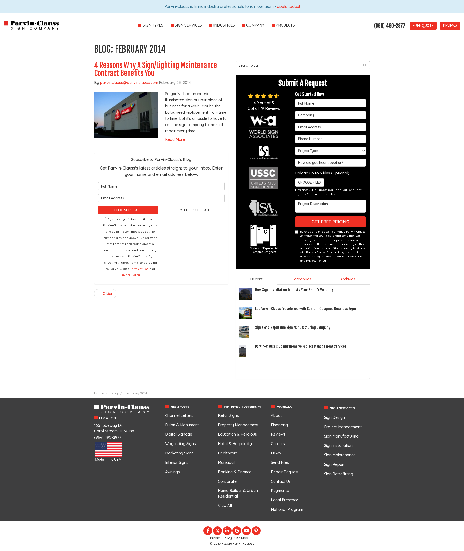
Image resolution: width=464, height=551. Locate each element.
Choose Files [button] (309, 182)
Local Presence (284, 500)
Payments (280, 490)
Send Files (280, 462)
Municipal (226, 462)
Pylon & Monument (182, 425)
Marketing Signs (179, 453)
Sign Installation (338, 445)
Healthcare (228, 453)
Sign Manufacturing (341, 436)
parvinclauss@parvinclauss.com (129, 82)
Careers (278, 443)
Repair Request (285, 471)
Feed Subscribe (197, 210)
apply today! (288, 6)
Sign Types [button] (153, 25)
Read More (175, 139)
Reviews (450, 25)
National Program (287, 509)
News (276, 453)
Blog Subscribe (128, 210)
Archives (347, 279)
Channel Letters (179, 415)
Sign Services (342, 408)
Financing (279, 425)
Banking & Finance (234, 471)
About (276, 415)
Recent (256, 279)
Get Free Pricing (330, 222)
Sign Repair (334, 464)
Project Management (343, 426)
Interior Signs (176, 462)
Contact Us (281, 481)
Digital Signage (178, 434)
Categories (301, 279)
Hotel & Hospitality (235, 443)
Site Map (241, 538)
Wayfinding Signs (180, 443)
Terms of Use (139, 269)
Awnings (172, 471)
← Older (105, 293)
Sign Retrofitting (338, 473)
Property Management (238, 425)
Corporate (227, 481)
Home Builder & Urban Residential (238, 493)
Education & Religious (237, 434)
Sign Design (334, 417)
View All (225, 505)
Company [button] (255, 25)
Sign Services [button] (188, 25)
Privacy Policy (130, 275)
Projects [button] (285, 25)
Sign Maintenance (339, 455)
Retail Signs (228, 415)
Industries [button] (224, 25)
